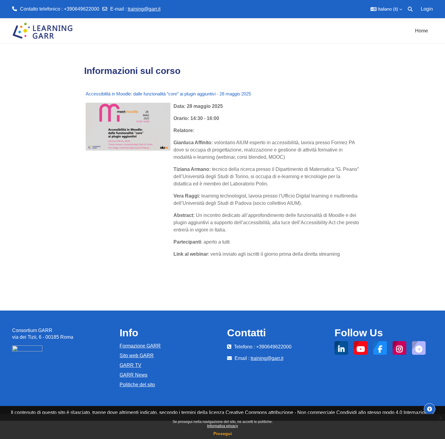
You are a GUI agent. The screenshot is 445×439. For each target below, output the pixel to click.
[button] (386, 9)
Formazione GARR (140, 345)
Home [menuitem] (421, 30)
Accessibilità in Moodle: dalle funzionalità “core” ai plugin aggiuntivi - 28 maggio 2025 (168, 93)
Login (427, 9)
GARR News (133, 374)
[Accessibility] (429, 409)
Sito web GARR (137, 355)
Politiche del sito (137, 384)
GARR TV (130, 365)
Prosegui (222, 433)
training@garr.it (144, 9)
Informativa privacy (222, 426)
